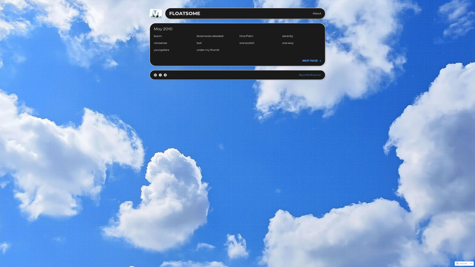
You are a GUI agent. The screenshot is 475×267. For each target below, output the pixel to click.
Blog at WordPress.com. (310, 75)
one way (288, 43)
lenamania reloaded (210, 36)
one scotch (246, 43)
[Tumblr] (165, 75)
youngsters (161, 49)
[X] (160, 75)
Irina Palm (246, 36)
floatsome (184, 13)
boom (158, 36)
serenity (287, 36)
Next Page (311, 60)
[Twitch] (155, 75)
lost (199, 43)
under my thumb (208, 49)
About (317, 13)
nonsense (160, 43)
